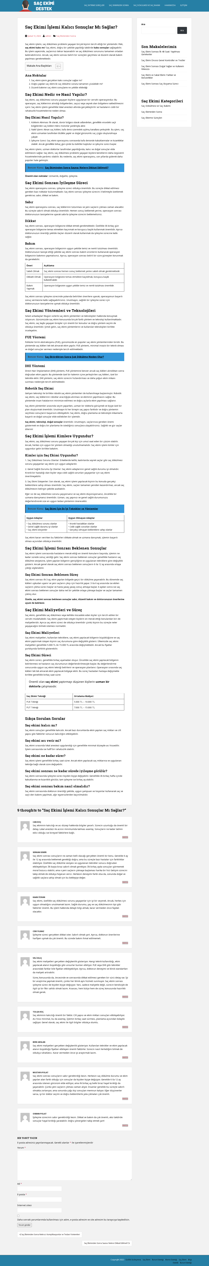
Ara (143, 24)
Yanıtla (125, 837)
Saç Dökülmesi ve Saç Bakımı (146, 5)
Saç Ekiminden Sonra (119, 5)
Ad (19, 1183)
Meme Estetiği (171, 1259)
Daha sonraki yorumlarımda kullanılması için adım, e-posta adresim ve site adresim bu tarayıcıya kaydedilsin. (73, 1219)
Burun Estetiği (158, 1259)
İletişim (183, 5)
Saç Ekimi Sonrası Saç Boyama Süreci (159, 83)
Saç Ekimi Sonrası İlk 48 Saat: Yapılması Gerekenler (160, 53)
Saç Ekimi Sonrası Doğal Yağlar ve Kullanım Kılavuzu (162, 67)
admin (48, 36)
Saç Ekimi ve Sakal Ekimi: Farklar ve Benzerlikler (158, 76)
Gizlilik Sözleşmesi (133, 1259)
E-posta (22, 1194)
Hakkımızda (170, 5)
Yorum (21, 1147)
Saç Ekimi (146, 1259)
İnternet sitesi (24, 1205)
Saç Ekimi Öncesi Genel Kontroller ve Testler (163, 60)
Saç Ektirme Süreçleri (94, 5)
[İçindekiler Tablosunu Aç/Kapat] (56, 66)
